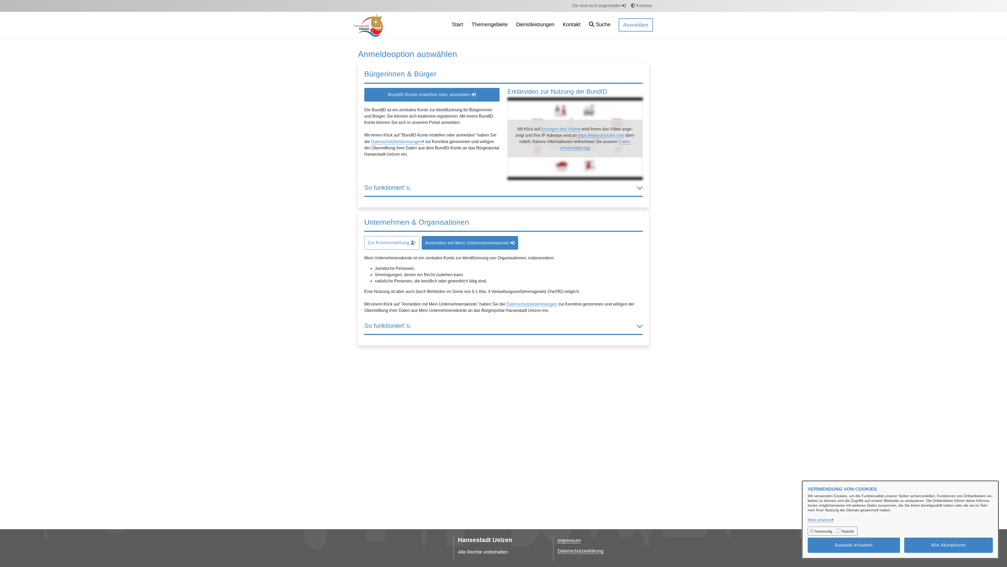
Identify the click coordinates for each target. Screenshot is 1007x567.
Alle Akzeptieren (948, 545)
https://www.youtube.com (601, 135)
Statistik (847, 531)
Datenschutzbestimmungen (396, 141)
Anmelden (636, 25)
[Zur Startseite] (368, 25)
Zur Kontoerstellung (389, 242)
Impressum (569, 540)
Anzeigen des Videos (561, 129)
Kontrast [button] (643, 5)
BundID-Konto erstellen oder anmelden (430, 94)
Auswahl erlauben (854, 545)
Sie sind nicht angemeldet (597, 5)
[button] (600, 25)
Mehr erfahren (820, 520)
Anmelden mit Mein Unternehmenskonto (467, 243)
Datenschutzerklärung (580, 551)
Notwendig (823, 531)
